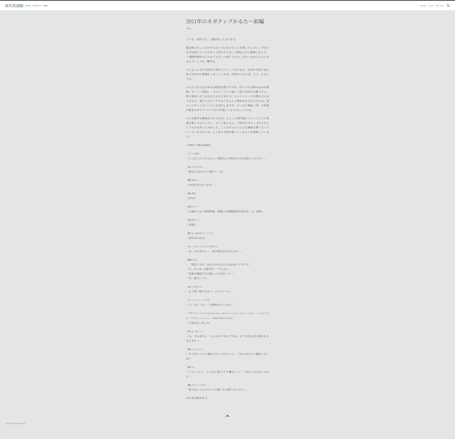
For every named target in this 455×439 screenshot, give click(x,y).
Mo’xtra (440, 5)
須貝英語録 (14, 5)
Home (423, 5)
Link (431, 5)
